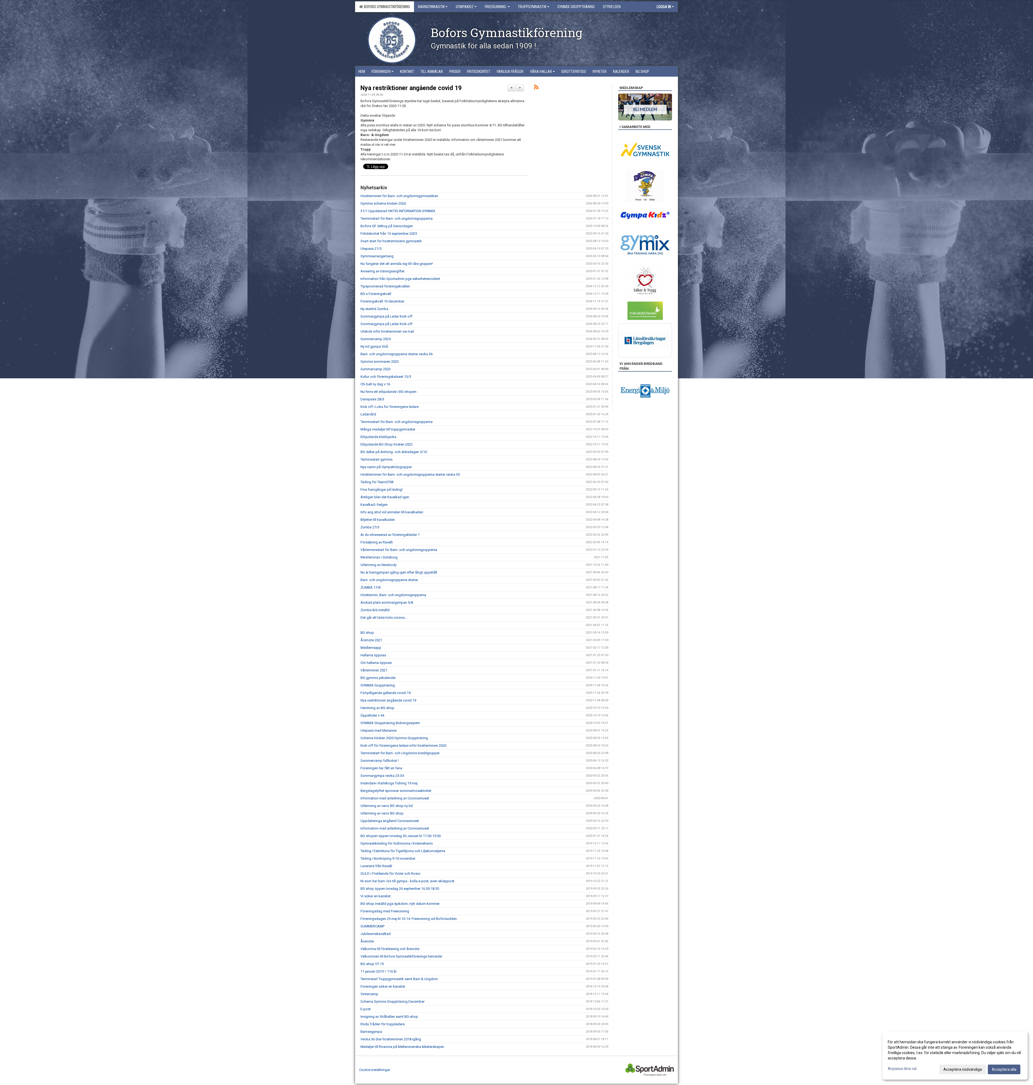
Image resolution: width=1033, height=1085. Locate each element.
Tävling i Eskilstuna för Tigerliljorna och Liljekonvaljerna (402, 851)
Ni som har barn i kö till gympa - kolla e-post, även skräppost (407, 881)
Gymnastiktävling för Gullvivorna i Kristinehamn (396, 843)
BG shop (367, 633)
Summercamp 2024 (375, 339)
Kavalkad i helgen (374, 505)
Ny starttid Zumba (374, 309)
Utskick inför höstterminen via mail (387, 331)
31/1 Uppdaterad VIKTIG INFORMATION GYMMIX (397, 211)
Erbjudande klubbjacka (378, 437)
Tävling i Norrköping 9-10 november (387, 858)
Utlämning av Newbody (378, 565)
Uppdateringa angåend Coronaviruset (389, 821)
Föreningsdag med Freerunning (384, 911)
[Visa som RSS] (536, 88)
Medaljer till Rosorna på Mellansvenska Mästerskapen (402, 1047)
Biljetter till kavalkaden (377, 520)
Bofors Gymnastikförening (386, 7)
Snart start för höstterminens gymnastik (391, 241)
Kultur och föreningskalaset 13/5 (385, 377)
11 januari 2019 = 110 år (378, 971)
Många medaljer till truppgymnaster (387, 429)
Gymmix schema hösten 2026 (383, 203)
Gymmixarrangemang (377, 256)
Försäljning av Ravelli (376, 542)
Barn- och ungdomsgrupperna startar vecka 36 (396, 354)
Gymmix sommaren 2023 (379, 362)
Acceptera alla (1004, 1069)
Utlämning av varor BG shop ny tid (386, 806)
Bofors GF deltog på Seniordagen (386, 226)
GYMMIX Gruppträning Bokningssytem (390, 723)
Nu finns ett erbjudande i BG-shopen (388, 392)
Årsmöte (367, 941)
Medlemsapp (370, 648)
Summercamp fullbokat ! (379, 761)
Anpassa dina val (902, 1068)
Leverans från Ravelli (376, 866)
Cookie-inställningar (374, 1070)
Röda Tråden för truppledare (382, 1024)
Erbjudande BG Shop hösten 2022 (386, 444)
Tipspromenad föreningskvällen (385, 286)
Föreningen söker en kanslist (382, 986)
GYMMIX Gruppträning (377, 685)
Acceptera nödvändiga (962, 1069)
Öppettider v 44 (372, 715)
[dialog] (955, 1055)
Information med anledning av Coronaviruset (394, 798)
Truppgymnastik (532, 7)
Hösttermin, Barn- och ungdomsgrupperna (393, 595)
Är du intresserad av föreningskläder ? (390, 535)
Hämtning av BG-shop (377, 708)
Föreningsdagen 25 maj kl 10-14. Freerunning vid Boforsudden (408, 919)
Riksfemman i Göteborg (379, 557)
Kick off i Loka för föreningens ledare (389, 407)
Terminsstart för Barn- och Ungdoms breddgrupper (400, 753)
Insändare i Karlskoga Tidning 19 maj (389, 783)
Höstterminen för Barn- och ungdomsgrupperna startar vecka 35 (410, 474)
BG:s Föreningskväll (375, 294)
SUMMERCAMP (372, 926)
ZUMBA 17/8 (370, 587)
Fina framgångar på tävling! (381, 490)
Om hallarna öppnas (376, 663)
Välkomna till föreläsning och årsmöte (389, 949)
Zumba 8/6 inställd (375, 610)
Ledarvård (368, 414)
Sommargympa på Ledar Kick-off (386, 316)
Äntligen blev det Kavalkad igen (384, 497)
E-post (365, 1009)
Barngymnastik (431, 7)
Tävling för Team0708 (376, 482)
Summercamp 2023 (375, 369)
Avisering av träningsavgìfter (382, 271)
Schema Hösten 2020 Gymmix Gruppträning (394, 738)
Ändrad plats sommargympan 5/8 (386, 602)
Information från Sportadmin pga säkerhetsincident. (400, 279)
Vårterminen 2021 (373, 670)
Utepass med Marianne (378, 730)
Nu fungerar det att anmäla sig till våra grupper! (396, 264)
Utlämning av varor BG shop (382, 813)
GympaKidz (465, 7)
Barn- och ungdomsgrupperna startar (389, 580)
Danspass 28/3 (372, 399)
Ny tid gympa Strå (374, 346)
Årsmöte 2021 (371, 640)
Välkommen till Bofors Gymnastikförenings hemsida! (401, 956)
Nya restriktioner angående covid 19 (411, 88)
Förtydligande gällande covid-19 (385, 693)
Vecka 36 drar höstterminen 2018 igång (390, 1039)
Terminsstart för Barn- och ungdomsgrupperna (396, 218)
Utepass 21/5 (370, 249)
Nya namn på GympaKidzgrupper (386, 467)
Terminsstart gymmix (376, 459)
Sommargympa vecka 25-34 (382, 776)
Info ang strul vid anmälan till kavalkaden (391, 512)
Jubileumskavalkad (375, 934)
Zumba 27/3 (369, 527)
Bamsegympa (371, 1032)
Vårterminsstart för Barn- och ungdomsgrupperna (398, 550)
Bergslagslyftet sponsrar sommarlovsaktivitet (395, 791)
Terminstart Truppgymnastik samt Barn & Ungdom (399, 979)
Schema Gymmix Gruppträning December (392, 1001)
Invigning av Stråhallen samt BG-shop (389, 1017)
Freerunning (496, 7)
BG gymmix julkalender (378, 678)
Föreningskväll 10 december (382, 301)
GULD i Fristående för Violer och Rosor (390, 873)
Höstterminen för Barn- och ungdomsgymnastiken (399, 196)
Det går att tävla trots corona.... (384, 618)
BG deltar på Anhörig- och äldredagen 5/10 (393, 452)
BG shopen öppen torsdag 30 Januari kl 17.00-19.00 (400, 836)
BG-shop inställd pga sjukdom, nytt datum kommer (400, 904)
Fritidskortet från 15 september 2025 (388, 234)
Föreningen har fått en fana (381, 768)
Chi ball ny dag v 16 (375, 384)
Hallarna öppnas (373, 655)
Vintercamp (369, 994)
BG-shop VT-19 (372, 964)
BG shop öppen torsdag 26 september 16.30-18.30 (399, 889)
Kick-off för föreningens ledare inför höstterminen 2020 (403, 746)
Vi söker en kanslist (375, 896)
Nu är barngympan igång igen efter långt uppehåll (398, 572)
